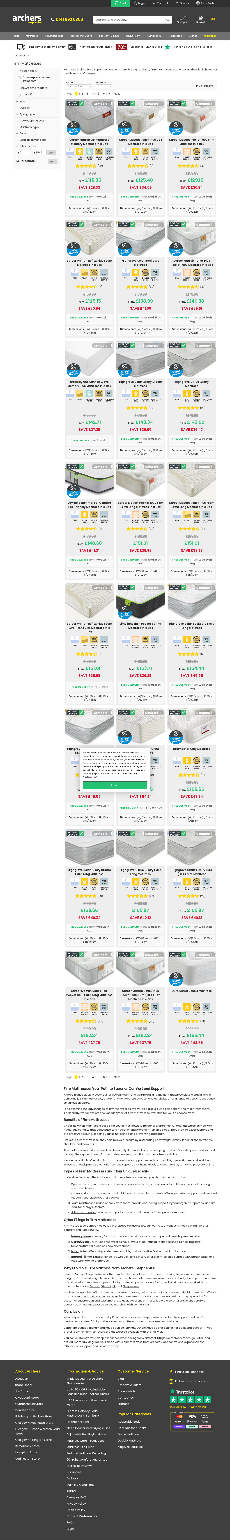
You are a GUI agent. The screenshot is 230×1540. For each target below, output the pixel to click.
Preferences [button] (90, 777)
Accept (115, 785)
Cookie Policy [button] (133, 770)
